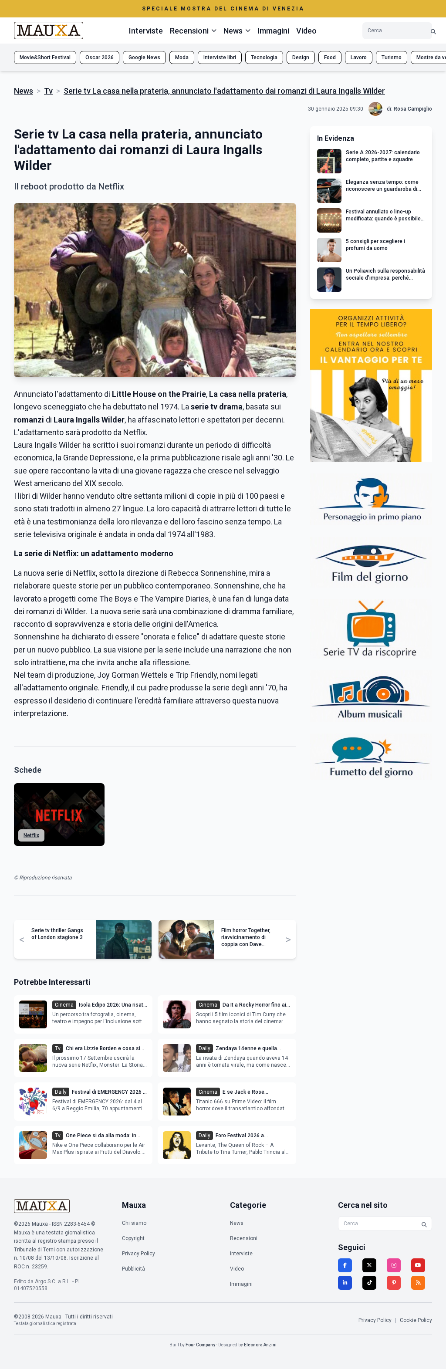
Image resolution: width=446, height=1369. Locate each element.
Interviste (146, 30)
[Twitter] (369, 1265)
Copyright (133, 1238)
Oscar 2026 (99, 57)
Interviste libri (219, 57)
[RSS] (418, 1283)
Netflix (31, 835)
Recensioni (243, 1238)
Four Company (200, 1344)
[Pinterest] (394, 1283)
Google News (144, 57)
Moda (182, 57)
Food (330, 57)
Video (306, 30)
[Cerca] (433, 31)
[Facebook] (345, 1265)
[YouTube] (418, 1265)
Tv (48, 90)
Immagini (273, 30)
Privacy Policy (138, 1254)
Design (300, 57)
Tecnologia (264, 57)
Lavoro (359, 57)
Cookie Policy (416, 1320)
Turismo (392, 57)
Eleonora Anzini (260, 1344)
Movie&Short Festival (45, 57)
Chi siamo (134, 1223)
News (23, 90)
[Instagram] (394, 1265)
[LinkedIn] (345, 1283)
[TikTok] (369, 1283)
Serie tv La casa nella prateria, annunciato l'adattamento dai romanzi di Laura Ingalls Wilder (224, 90)
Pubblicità (133, 1269)
